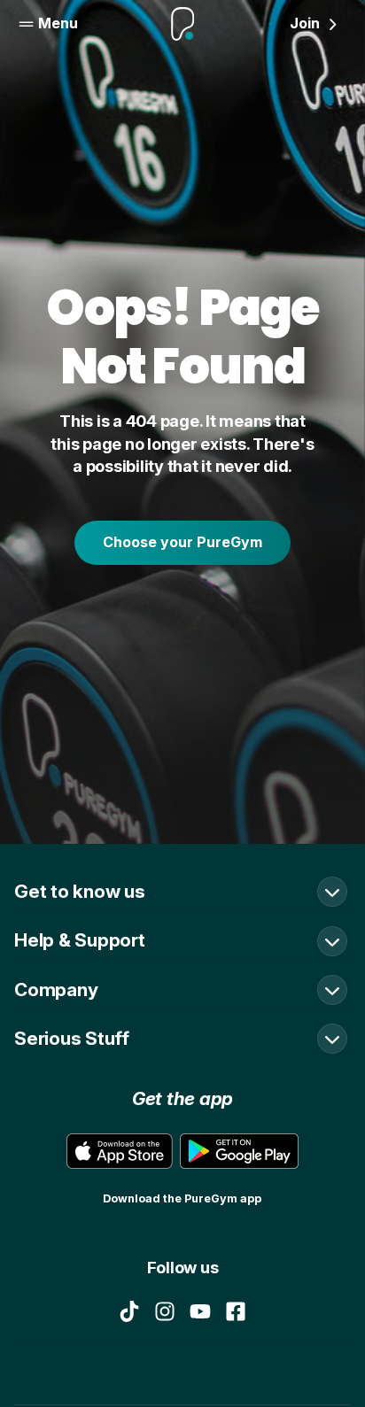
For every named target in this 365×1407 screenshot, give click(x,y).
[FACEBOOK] (235, 1311)
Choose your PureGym (182, 542)
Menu (58, 23)
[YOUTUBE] (200, 1311)
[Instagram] (164, 1311)
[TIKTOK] (129, 1311)
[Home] (182, 24)
